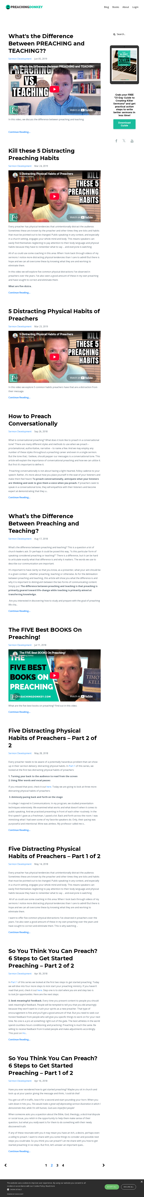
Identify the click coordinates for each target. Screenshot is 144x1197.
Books (115, 7)
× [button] (141, 1182)
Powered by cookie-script (15, 1194)
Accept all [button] (112, 1187)
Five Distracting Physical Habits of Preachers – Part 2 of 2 (52, 738)
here (48, 786)
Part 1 (72, 766)
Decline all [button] (128, 1187)
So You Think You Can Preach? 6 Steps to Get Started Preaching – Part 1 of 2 (52, 1065)
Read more (50, 1186)
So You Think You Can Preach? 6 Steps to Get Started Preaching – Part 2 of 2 (52, 958)
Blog (106, 7)
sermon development (20, 58)
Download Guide (124, 124)
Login (135, 7)
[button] (49, 1189)
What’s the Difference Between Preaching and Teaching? (43, 523)
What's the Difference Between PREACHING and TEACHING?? (46, 43)
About (125, 7)
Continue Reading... (19, 132)
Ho (23, 1033)
